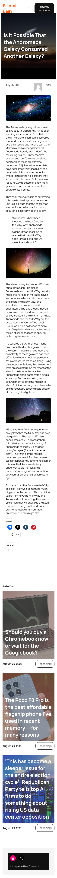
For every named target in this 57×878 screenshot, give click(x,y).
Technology (45, 664)
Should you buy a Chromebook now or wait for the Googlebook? (26, 642)
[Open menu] (29, 8)
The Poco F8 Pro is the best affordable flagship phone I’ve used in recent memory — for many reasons (28, 717)
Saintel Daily (9, 8)
